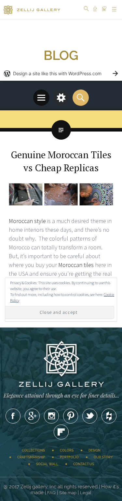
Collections (33, 450)
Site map (67, 492)
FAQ (51, 492)
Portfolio (69, 457)
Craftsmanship (31, 457)
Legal (85, 492)
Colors (67, 450)
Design (94, 450)
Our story (103, 457)
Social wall (47, 464)
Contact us (83, 464)
